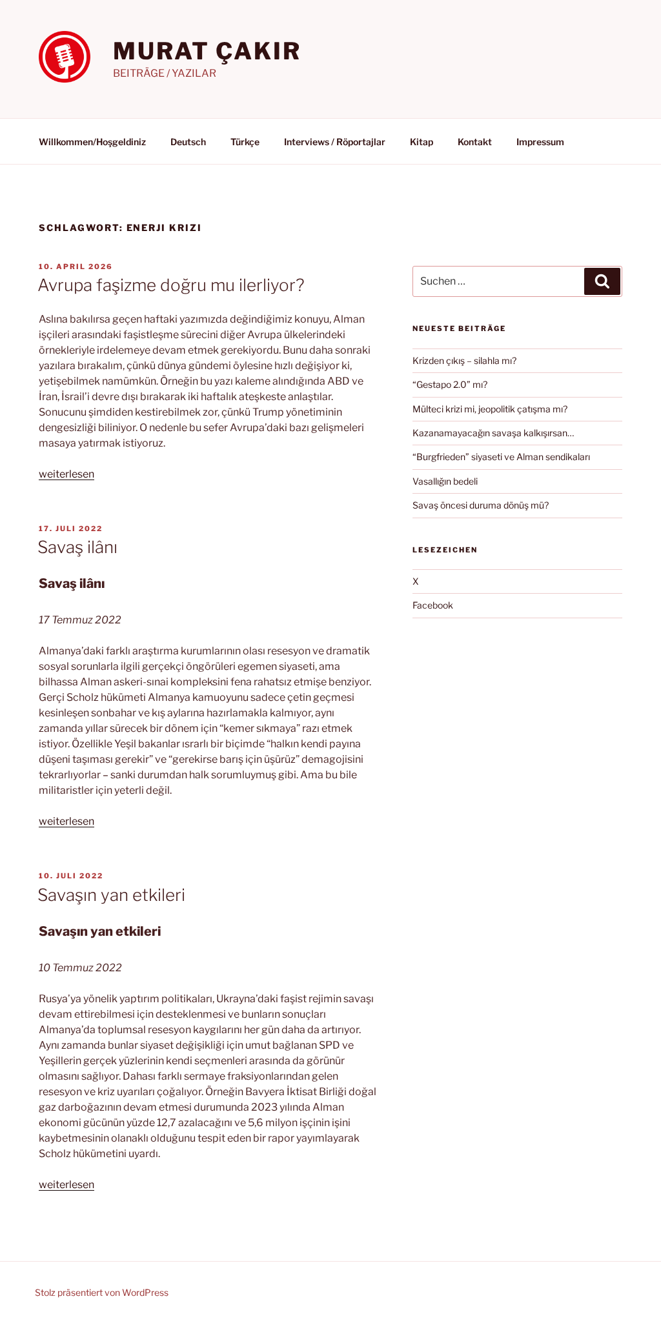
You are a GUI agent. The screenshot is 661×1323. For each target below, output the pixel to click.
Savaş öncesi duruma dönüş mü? (480, 505)
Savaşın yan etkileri (111, 895)
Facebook (432, 605)
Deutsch (188, 141)
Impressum (540, 141)
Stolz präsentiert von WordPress (101, 1292)
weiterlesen (66, 474)
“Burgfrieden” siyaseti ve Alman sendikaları (501, 456)
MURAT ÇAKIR (207, 51)
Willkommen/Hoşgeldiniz (92, 141)
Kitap (421, 141)
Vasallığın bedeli (445, 481)
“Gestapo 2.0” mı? (449, 384)
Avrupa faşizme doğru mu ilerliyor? (171, 285)
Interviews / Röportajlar (334, 141)
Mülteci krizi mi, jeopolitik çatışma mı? (489, 408)
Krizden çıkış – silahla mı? (464, 360)
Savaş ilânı (77, 547)
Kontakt (475, 141)
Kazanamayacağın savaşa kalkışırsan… (493, 432)
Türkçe (244, 141)
